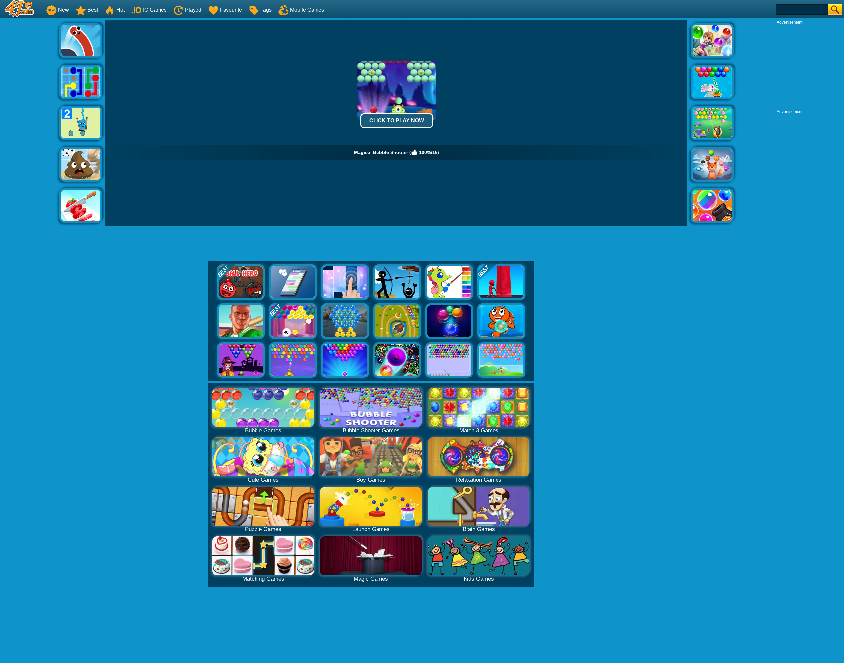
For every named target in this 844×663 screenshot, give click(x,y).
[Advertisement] (29, 119)
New (63, 10)
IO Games (154, 10)
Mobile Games (307, 10)
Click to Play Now (396, 120)
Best (92, 10)
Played (193, 10)
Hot (120, 10)
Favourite (231, 10)
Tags (266, 10)
